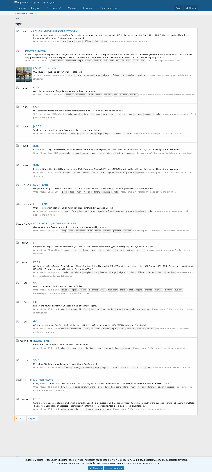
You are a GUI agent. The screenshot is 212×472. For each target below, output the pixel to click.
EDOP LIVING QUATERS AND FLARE (54, 223)
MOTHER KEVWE (43, 379)
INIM (36, 145)
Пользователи (108, 7)
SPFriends (37, 75)
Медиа (72, 7)
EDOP (36, 243)
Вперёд (31, 418)
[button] (42, 8)
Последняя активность (25, 13)
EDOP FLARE (40, 184)
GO (35, 282)
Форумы (35, 7)
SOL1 (36, 360)
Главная (21, 7)
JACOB (37, 126)
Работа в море (173, 60)
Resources (88, 7)
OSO (36, 87)
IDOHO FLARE (41, 341)
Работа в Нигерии (36, 51)
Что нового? (54, 7)
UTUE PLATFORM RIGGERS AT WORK (55, 31)
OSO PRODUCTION (44, 68)
